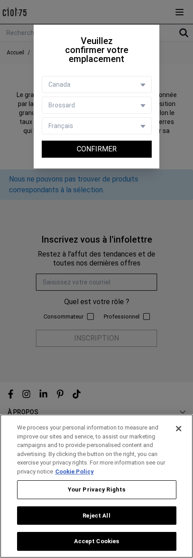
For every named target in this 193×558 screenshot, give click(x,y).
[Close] (179, 428)
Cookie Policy (74, 471)
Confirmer (97, 149)
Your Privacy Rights (96, 489)
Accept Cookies (96, 541)
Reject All (96, 515)
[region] (96, 486)
